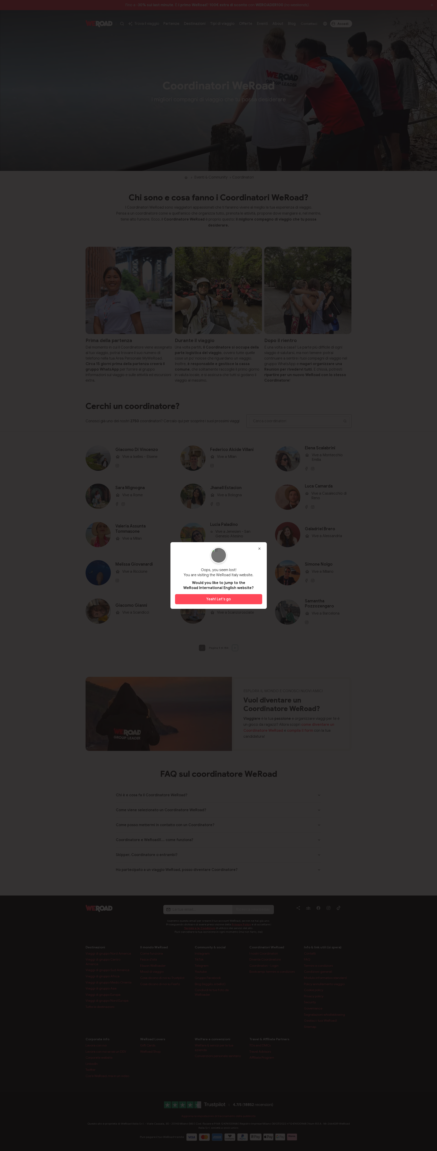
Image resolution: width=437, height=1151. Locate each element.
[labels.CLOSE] (259, 548)
